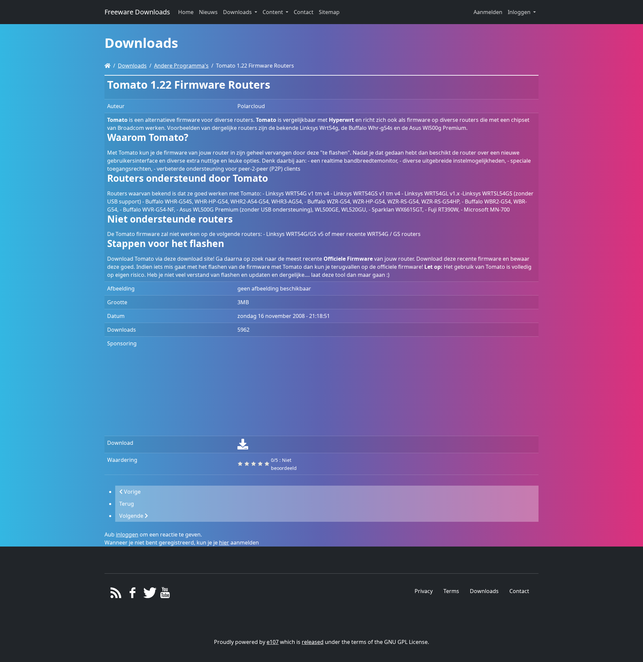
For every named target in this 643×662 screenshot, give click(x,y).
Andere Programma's (181, 65)
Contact (519, 591)
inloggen (127, 534)
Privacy (424, 591)
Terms (451, 591)
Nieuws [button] (208, 12)
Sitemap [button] (329, 12)
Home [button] (186, 12)
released (313, 642)
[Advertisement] (386, 386)
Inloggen (520, 12)
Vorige (132, 491)
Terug (126, 503)
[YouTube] (164, 594)
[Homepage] (107, 65)
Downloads (132, 65)
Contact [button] (303, 12)
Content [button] (273, 12)
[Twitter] (148, 594)
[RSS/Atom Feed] (116, 594)
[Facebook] (132, 594)
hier (224, 542)
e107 (273, 642)
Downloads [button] (238, 12)
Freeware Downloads (137, 11)
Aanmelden (488, 12)
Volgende (132, 515)
